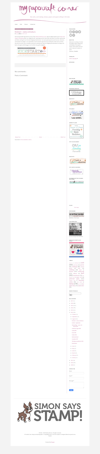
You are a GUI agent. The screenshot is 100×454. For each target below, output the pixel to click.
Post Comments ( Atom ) (26, 139)
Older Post (63, 137)
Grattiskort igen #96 (76, 328)
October (74, 314)
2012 (72, 312)
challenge (74, 266)
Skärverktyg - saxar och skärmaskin (77, 326)
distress (71, 271)
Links (21, 24)
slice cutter (79, 282)
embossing (81, 271)
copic (79, 268)
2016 (72, 303)
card (82, 263)
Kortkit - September (76, 323)
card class (24, 33)
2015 (72, 305)
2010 (72, 362)
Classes (26, 24)
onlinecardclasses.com (40, 36)
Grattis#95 (74, 330)
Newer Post (17, 137)
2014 (72, 307)
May (73, 348)
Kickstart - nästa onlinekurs (78, 320)
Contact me (32, 24)
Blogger (53, 442)
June (73, 346)
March (73, 353)
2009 (72, 365)
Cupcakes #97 (75, 339)
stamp (71, 284)
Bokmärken (74, 343)
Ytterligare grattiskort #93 (77, 341)
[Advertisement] (40, 123)
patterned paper (74, 278)
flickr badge (76, 207)
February (74, 355)
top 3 (79, 284)
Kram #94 (74, 332)
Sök (71, 295)
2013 (72, 310)
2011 (72, 360)
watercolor (81, 285)
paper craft (79, 277)
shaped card (72, 280)
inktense (75, 273)
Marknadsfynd (75, 337)
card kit (82, 265)
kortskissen (76, 275)
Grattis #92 (74, 335)
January (74, 357)
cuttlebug (71, 270)
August (74, 319)
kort (82, 273)
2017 (72, 301)
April (73, 350)
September (74, 316)
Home (16, 24)
